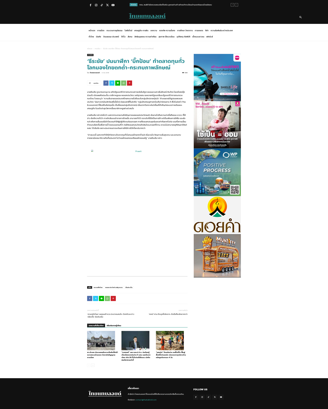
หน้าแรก (89, 48)
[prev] (232, 4)
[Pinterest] (129, 83)
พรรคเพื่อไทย (98, 287)
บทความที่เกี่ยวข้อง (96, 325)
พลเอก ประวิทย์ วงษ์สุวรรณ (113, 287)
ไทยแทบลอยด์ (95, 73)
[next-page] (92, 365)
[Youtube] (113, 5)
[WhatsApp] (123, 83)
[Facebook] (90, 5)
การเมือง (97, 48)
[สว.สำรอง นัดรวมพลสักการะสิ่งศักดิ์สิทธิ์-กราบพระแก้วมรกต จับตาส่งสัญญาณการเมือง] (103, 340)
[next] (236, 4)
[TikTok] (102, 5)
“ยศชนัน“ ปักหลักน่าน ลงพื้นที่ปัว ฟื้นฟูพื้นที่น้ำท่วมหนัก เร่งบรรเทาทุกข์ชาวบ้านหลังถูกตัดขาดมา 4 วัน (171, 355)
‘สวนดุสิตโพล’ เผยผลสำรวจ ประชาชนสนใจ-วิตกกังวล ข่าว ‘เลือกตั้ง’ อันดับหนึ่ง (110, 315)
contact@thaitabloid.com (145, 399)
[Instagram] (96, 5)
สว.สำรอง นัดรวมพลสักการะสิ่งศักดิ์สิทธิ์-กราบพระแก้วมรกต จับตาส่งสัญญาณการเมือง (102, 355)
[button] (301, 17)
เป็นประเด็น (128, 287)
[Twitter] (107, 5)
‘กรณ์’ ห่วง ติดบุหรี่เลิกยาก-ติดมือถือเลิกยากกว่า (168, 314)
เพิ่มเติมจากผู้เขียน (114, 325)
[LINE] (117, 83)
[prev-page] (88, 365)
